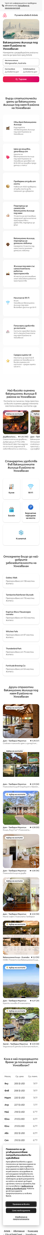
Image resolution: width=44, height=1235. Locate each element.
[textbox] (12, 71)
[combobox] (21, 63)
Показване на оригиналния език (17, 7)
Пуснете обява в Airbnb (26, 15)
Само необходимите (21, 1210)
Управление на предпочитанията (21, 1218)
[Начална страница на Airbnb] (5, 15)
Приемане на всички (21, 1204)
